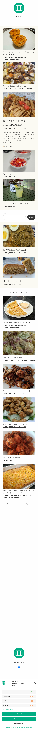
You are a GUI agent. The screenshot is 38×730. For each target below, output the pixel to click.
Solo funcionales (19, 719)
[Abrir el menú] (19, 20)
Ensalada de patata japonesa (13, 357)
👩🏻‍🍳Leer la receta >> (8, 146)
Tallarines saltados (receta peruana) (14, 122)
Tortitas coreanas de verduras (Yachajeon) (17, 322)
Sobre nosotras (29, 727)
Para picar (15, 57)
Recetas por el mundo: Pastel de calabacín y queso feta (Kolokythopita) (18, 491)
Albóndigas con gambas (11, 457)
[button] (35, 683)
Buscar (5, 213)
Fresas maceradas (9, 174)
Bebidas (5, 206)
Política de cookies (10, 727)
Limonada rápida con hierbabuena (15, 203)
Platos (5, 88)
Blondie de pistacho (13, 281)
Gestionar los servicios (8, 709)
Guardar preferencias (19, 723)
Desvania (19, 16)
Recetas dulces (15, 177)
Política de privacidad (20, 727)
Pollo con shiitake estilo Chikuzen (15, 86)
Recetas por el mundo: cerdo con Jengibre (17, 391)
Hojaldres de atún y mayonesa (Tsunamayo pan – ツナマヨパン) (18, 53)
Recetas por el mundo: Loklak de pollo (16, 424)
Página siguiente (30, 504)
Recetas (23, 57)
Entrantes (7, 57)
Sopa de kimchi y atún (14, 249)
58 (7, 504)
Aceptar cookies (19, 714)
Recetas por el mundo (11, 59)
